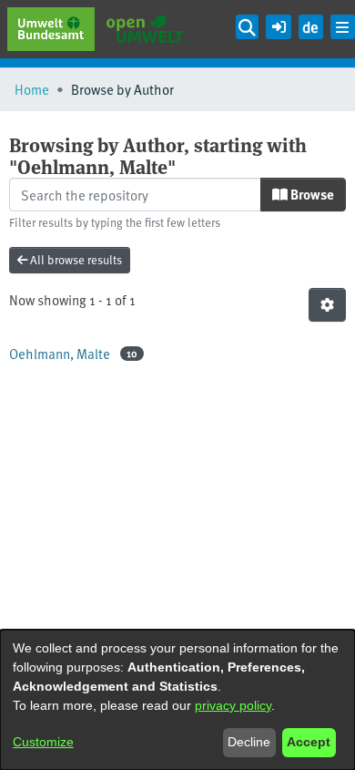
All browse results (74, 260)
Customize (43, 741)
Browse (311, 194)
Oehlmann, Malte (59, 353)
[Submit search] (247, 27)
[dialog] (177, 700)
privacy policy (233, 705)
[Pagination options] (327, 305)
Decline (249, 741)
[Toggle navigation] (342, 27)
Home (32, 88)
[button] (278, 24)
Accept (308, 741)
